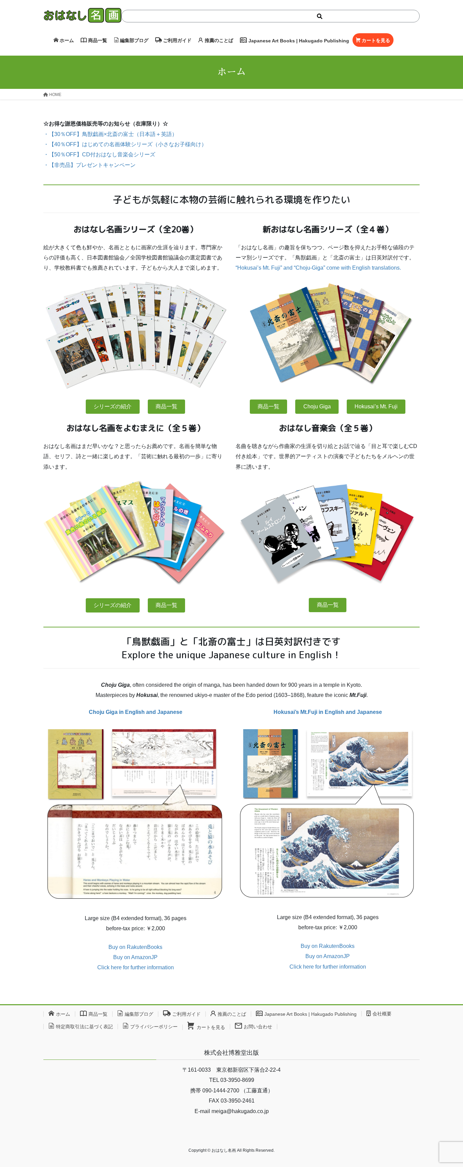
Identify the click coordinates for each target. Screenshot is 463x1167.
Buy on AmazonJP (135, 957)
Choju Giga (317, 406)
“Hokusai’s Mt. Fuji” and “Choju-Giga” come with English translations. (318, 268)
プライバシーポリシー (154, 1026)
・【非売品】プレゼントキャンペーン (89, 165)
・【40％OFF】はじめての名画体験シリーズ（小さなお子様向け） (125, 144)
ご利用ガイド (186, 1014)
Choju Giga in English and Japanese (135, 712)
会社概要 (382, 1013)
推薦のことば (232, 1014)
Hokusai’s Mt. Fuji (376, 406)
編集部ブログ (139, 1014)
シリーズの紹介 (113, 406)
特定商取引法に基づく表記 (84, 1026)
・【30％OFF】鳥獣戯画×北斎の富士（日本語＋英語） (110, 134)
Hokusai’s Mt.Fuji (328, 712)
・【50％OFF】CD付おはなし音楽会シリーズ (99, 154)
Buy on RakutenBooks (135, 947)
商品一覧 (166, 406)
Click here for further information (135, 967)
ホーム (63, 1014)
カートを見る (211, 1027)
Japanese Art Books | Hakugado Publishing (310, 1014)
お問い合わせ (258, 1026)
